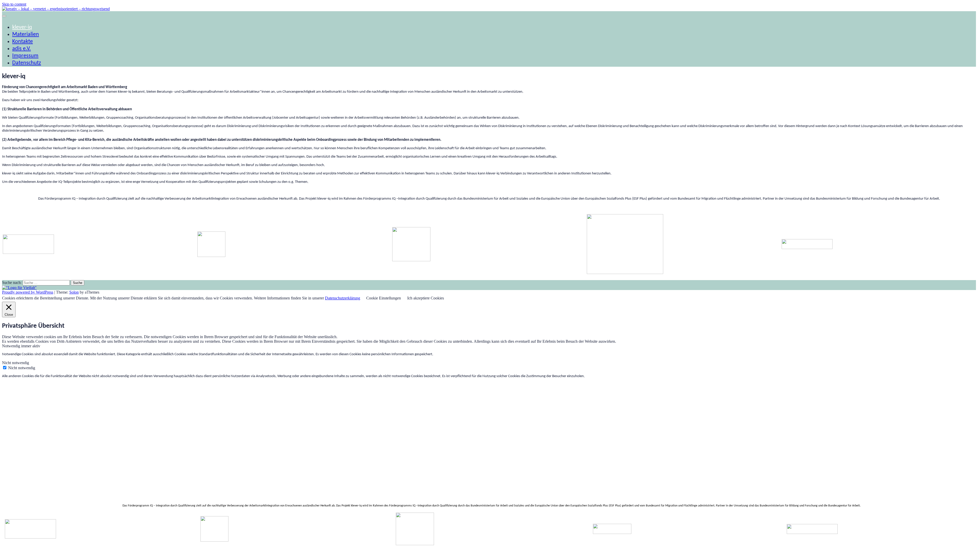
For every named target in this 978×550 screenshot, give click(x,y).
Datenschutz (26, 63)
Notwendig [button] (11, 346)
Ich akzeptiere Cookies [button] (425, 298)
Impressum (25, 56)
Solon (74, 292)
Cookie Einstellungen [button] (383, 298)
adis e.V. (21, 49)
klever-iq (22, 27)
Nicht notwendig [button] (15, 363)
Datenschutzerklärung (342, 298)
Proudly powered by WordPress (27, 292)
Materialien (25, 34)
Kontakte (22, 42)
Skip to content (14, 4)
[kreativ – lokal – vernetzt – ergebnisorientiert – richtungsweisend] (56, 9)
